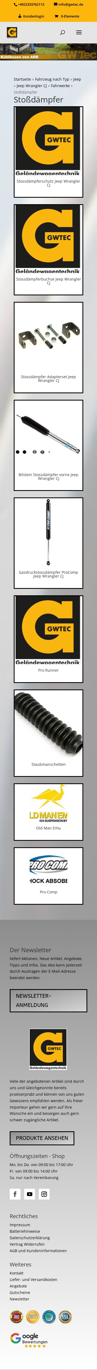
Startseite (22, 79)
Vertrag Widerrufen (27, 1244)
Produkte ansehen (42, 1138)
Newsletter (19, 1298)
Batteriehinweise (25, 1231)
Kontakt (16, 1273)
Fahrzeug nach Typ (52, 79)
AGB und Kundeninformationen (38, 1250)
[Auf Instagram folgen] (44, 1194)
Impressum (20, 1224)
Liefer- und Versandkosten (33, 1279)
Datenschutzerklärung (30, 1237)
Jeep (77, 79)
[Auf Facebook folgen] (15, 1194)
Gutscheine (20, 1292)
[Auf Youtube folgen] (29, 1194)
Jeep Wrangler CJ (32, 85)
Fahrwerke (60, 85)
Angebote (18, 1286)
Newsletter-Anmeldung (34, 1000)
